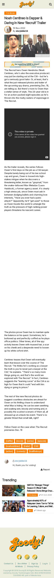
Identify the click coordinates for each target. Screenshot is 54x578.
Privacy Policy (33, 566)
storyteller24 (21, 461)
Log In (45, 563)
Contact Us (8, 563)
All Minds (19, 566)
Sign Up (34, 563)
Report (46, 469)
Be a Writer (22, 563)
